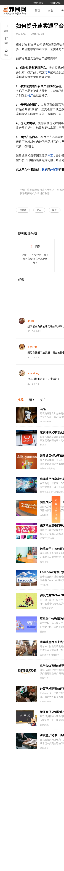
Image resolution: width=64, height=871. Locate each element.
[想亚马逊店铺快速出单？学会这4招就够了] (26, 718)
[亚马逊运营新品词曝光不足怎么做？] (26, 671)
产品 (39, 209)
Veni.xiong (33, 373)
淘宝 (50, 155)
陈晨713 (44, 678)
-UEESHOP (45, 701)
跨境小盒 (44, 561)
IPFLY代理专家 (47, 538)
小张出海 (44, 585)
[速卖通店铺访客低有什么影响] (26, 461)
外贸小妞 (33, 347)
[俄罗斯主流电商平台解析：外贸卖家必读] (26, 531)
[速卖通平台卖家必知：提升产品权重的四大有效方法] (26, 485)
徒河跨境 (44, 725)
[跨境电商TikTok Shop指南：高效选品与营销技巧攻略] (26, 601)
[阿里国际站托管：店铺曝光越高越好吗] (26, 508)
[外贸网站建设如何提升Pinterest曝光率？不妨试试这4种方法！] (26, 694)
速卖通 (23, 209)
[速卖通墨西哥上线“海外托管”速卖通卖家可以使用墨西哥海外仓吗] (26, 648)
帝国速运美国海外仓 (49, 655)
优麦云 (43, 631)
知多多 (43, 445)
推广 (30, 95)
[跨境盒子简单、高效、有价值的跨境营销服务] (26, 741)
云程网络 (44, 515)
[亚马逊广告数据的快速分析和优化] (26, 624)
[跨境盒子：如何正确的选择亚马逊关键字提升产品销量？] (26, 555)
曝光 (54, 209)
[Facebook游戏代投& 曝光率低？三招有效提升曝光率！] (26, 578)
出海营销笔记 (46, 608)
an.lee (31, 320)
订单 (47, 72)
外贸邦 (54, 169)
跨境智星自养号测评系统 (51, 492)
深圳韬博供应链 (47, 468)
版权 (44, 169)
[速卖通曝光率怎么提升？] (26, 438)
